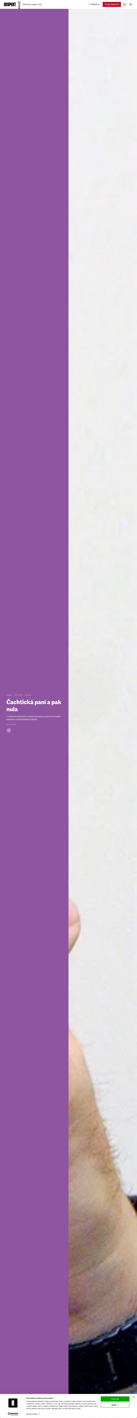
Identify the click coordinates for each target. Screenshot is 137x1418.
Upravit (114, 1405)
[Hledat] (124, 4)
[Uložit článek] (8, 730)
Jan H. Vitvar (11, 724)
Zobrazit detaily (31, 1414)
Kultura (9, 695)
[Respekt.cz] (10, 4)
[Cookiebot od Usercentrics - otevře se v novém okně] (13, 1414)
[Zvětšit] (102, 713)
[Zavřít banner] (134, 1397)
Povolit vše (115, 1399)
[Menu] (130, 4)
